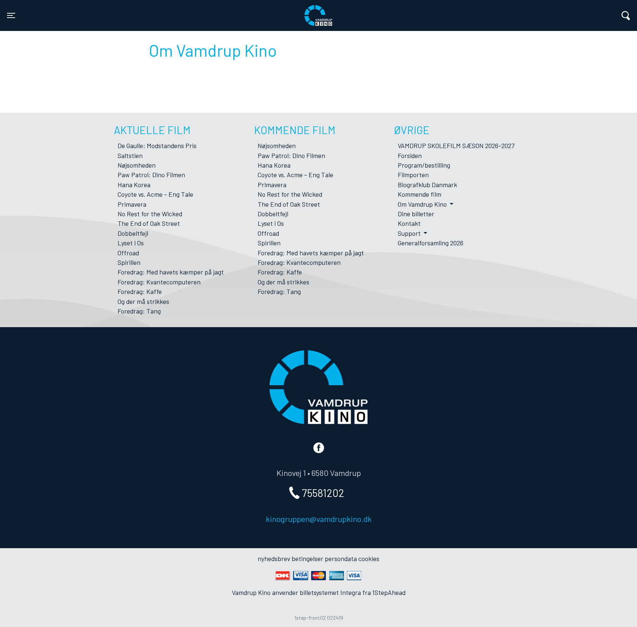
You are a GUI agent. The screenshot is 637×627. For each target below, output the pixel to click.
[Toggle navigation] (625, 15)
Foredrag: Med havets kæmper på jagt (171, 272)
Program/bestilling (424, 165)
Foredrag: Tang (139, 311)
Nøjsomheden (137, 165)
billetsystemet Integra (330, 592)
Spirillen (129, 262)
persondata (341, 558)
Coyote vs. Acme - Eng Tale (155, 194)
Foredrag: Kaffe (140, 291)
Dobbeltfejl (133, 233)
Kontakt (409, 223)
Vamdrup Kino (151, 10)
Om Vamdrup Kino (423, 204)
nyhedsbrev (274, 558)
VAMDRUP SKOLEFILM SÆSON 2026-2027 (456, 145)
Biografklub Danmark (427, 185)
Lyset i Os (131, 243)
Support (410, 233)
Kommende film (419, 194)
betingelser (307, 558)
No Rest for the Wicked (150, 214)
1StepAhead (388, 592)
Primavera (132, 204)
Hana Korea (134, 185)
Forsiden (410, 155)
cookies (368, 558)
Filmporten (413, 175)
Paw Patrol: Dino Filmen (151, 175)
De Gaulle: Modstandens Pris (157, 145)
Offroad (128, 253)
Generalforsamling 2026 (430, 243)
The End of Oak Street (149, 223)
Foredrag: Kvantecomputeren (159, 282)
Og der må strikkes (143, 301)
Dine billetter (416, 214)
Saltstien (130, 155)
